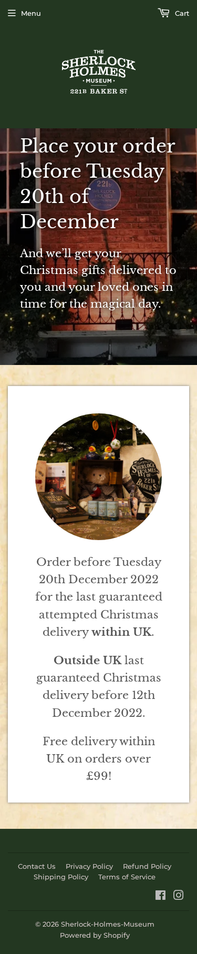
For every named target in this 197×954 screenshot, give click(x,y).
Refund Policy (147, 866)
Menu (31, 13)
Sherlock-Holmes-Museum (107, 924)
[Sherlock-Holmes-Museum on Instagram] (178, 896)
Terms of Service (126, 876)
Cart (181, 13)
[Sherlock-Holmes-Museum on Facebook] (160, 896)
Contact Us (37, 866)
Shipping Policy (61, 876)
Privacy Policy (89, 866)
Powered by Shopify (95, 935)
